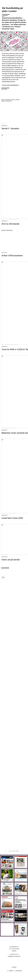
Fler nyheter (5, 567)
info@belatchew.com (14, 956)
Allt (3, 577)
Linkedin (11, 970)
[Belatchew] (9, 3)
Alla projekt (14, 851)
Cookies (14, 967)
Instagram (19, 970)
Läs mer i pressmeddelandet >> (10, 85)
